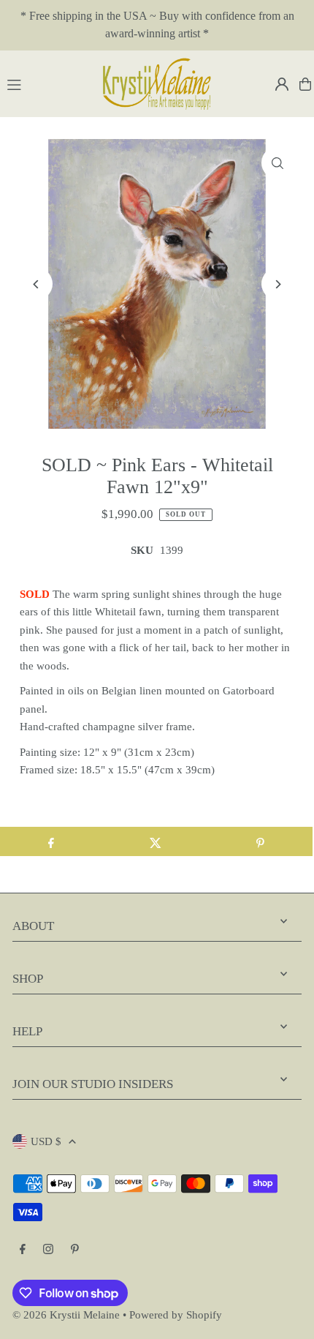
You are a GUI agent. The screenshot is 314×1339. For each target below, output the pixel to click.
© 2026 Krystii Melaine (66, 1314)
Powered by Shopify (175, 1314)
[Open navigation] (47, 83)
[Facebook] (23, 1250)
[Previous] (36, 284)
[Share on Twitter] (155, 841)
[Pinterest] (75, 1250)
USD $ (46, 1141)
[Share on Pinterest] (260, 841)
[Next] (277, 284)
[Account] (281, 84)
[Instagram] (48, 1250)
